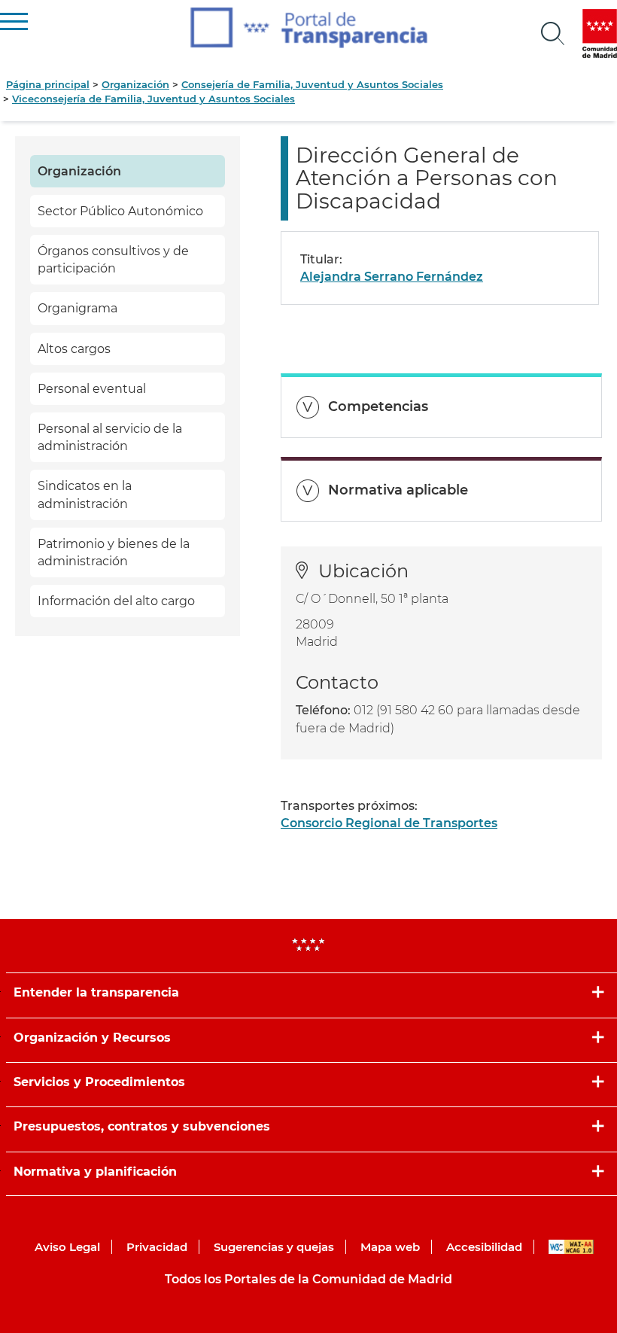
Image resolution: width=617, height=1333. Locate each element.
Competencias (378, 406)
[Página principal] (308, 28)
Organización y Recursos (92, 1037)
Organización (135, 84)
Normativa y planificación (95, 1171)
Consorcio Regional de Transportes (389, 823)
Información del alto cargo (116, 601)
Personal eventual (92, 389)
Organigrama (77, 308)
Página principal (48, 84)
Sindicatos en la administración (85, 494)
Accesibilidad (484, 1247)
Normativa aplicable (398, 490)
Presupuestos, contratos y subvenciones (142, 1126)
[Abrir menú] (553, 34)
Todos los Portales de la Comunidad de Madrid (308, 1279)
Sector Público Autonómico (120, 211)
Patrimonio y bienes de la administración (114, 552)
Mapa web (390, 1247)
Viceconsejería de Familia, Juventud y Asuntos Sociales (153, 99)
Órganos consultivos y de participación (113, 259)
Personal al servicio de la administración (110, 437)
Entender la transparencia (96, 992)
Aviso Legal (67, 1247)
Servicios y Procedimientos (99, 1082)
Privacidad (156, 1247)
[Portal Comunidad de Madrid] (599, 33)
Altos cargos (74, 349)
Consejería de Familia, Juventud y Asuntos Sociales (312, 84)
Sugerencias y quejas (274, 1247)
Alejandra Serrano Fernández (391, 276)
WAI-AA (571, 1247)
